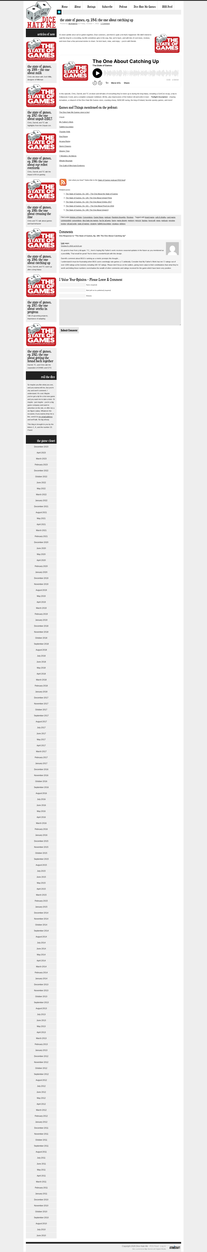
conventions (77, 220)
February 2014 (41, 972)
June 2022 (41, 482)
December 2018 (41, 626)
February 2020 (41, 566)
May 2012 (41, 1098)
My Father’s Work (66, 122)
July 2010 (41, 1229)
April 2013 (41, 1032)
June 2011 (41, 1164)
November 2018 (41, 632)
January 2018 (41, 692)
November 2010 (41, 1206)
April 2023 (41, 453)
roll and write (72, 224)
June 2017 (41, 733)
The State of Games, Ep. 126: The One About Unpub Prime (89, 198)
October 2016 (41, 781)
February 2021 (41, 536)
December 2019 (41, 578)
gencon (138, 220)
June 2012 (41, 1092)
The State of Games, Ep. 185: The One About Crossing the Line (39, 212)
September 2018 (41, 644)
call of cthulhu (160, 217)
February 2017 (41, 757)
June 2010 (41, 1235)
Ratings (91, 6)
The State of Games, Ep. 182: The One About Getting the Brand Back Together (40, 356)
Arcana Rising (64, 141)
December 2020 (41, 542)
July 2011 (41, 1158)
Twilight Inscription (66, 127)
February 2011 (41, 1188)
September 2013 (41, 1002)
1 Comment (105, 24)
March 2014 (41, 966)
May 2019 (41, 596)
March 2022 (41, 494)
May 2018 (41, 668)
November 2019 (41, 584)
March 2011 (41, 1182)
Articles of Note (76, 217)
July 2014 (41, 943)
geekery (131, 220)
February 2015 (41, 901)
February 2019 (41, 614)
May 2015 (41, 883)
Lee (62, 243)
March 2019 (41, 608)
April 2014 (41, 961)
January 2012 (41, 1122)
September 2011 (41, 1146)
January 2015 (41, 907)
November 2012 (41, 1062)
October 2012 (41, 1068)
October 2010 (41, 1211)
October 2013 (41, 996)
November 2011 (41, 1134)
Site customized (138, 1249)
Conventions (88, 217)
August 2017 (41, 721)
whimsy (122, 224)
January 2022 (41, 500)
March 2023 (41, 459)
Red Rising (63, 136)
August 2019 (41, 590)
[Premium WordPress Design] (174, 1251)
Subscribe (107, 6)
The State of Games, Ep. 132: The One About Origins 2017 (89, 202)
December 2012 (41, 1056)
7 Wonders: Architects (67, 156)
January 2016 (41, 835)
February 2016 (41, 829)
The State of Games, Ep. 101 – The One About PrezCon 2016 (90, 206)
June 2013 (41, 1020)
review (63, 224)
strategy (93, 224)
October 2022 (41, 476)
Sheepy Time (64, 151)
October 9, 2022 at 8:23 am (71, 246)
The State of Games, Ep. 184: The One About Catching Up (39, 259)
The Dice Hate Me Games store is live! (74, 112)
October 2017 (41, 710)
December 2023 (41, 447)
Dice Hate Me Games (145, 6)
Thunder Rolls (64, 132)
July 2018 (41, 656)
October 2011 (41, 1140)
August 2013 (41, 1008)
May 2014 (41, 955)
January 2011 (41, 1194)
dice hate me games (90, 220)
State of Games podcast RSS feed (111, 180)
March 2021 (41, 530)
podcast (107, 217)
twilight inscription (104, 224)
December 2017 (41, 698)
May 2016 (41, 811)
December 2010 (41, 1200)
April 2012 (41, 1104)
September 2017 (41, 716)
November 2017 (41, 704)
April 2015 (41, 889)
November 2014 (41, 919)
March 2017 (41, 751)
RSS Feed (167, 6)
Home (65, 6)
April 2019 (41, 602)
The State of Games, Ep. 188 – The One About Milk (39, 69)
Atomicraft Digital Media (156, 1249)
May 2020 (41, 554)
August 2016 (41, 793)
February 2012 (41, 1116)
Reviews (130, 217)
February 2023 (41, 465)
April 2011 (41, 1176)
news (158, 220)
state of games (83, 224)
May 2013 (41, 1026)
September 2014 (41, 931)
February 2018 (41, 686)
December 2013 (41, 984)
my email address (46, 417)
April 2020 (41, 560)
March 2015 (41, 895)
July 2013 (41, 1014)
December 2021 (41, 506)
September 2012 (41, 1074)
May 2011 (41, 1170)
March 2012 (41, 1110)
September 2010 (41, 1217)
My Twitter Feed (59, 12)
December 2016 (41, 769)
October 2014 (41, 925)
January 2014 (41, 978)
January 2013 (41, 1050)
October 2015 (41, 853)
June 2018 (41, 662)
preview (172, 220)
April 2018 (41, 674)
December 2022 (41, 471)
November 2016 (41, 775)
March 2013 (41, 1038)
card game (171, 217)
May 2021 (41, 518)
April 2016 (41, 817)
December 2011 (41, 1128)
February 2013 (41, 1044)
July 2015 (41, 871)
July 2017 (41, 727)
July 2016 (41, 799)
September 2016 (41, 787)
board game (149, 217)
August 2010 (41, 1223)
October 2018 (41, 638)
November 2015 (41, 847)
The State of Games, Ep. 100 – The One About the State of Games (92, 194)
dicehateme (72, 24)
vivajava (115, 224)
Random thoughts (119, 217)
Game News (99, 217)
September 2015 (41, 859)
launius (144, 220)
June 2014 (41, 949)
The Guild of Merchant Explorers (72, 166)
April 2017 (41, 745)
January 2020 (41, 572)
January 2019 (41, 620)
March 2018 (41, 680)
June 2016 (41, 805)
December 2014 (41, 913)
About (77, 6)
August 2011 (41, 1152)
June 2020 (41, 548)
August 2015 (41, 865)
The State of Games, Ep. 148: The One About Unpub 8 (87, 210)
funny (114, 220)
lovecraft (151, 220)
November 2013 (41, 990)
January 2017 (41, 763)
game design (122, 220)
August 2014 (41, 937)
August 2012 (41, 1080)
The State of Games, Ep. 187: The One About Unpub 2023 (39, 115)
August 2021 (41, 512)
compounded (66, 220)
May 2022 (41, 488)
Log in (163, 1246)
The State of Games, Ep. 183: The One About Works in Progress (39, 307)
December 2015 (41, 841)
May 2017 (41, 739)
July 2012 (41, 1086)
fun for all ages (105, 220)
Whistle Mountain (65, 161)
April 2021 (41, 524)
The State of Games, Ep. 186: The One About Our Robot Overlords (39, 163)
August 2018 (41, 650)
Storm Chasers (65, 146)
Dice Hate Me (41, 14)
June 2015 (41, 877)
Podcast (123, 6)
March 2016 (41, 823)
